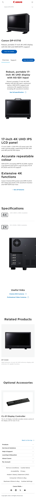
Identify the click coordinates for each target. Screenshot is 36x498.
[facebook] (11, 490)
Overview (5, 60)
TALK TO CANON (9, 51)
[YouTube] (25, 490)
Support (13, 60)
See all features (19, 189)
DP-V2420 (4, 360)
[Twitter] (20, 490)
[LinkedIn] (16, 490)
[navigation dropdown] (32, 2)
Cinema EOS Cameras (16, 294)
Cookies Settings (26, 481)
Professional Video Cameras (17, 297)
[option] (18, 345)
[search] (2, 2)
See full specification (17, 92)
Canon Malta (17, 486)
